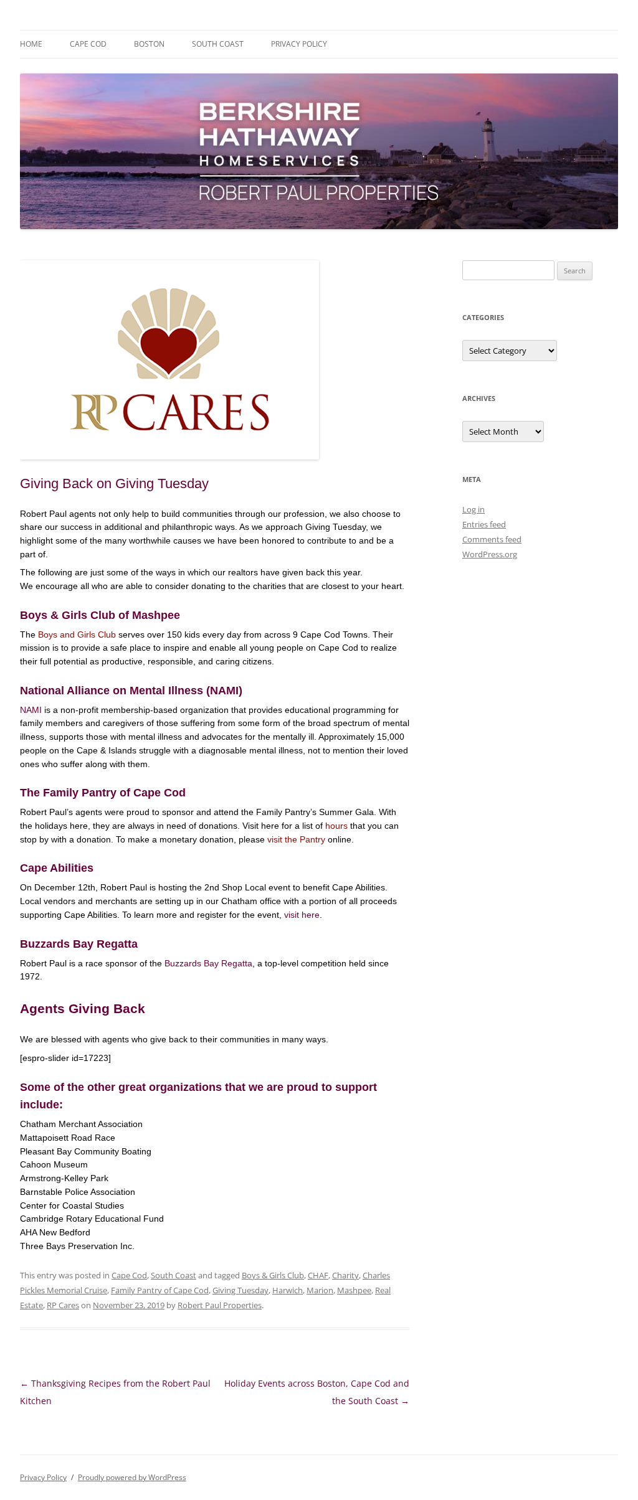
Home (31, 44)
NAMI (31, 710)
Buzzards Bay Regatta (208, 963)
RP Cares (63, 1305)
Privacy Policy (299, 44)
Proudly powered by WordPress (132, 1477)
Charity (345, 1275)
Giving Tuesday (240, 1290)
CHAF (318, 1275)
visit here (302, 915)
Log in (473, 509)
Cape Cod (88, 44)
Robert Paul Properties (220, 1305)
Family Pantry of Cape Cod (160, 1290)
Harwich (287, 1290)
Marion (320, 1290)
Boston (149, 44)
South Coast (218, 44)
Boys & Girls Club (273, 1275)
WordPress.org (489, 554)
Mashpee (354, 1290)
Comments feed (491, 539)
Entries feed (484, 524)
